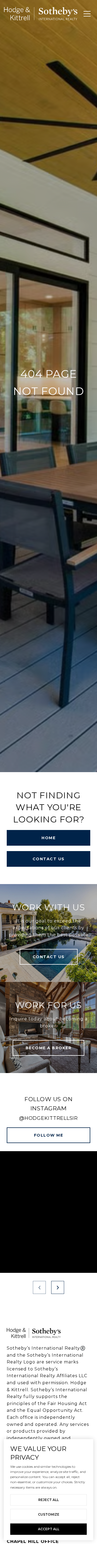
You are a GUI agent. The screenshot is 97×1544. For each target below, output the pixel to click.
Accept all (48, 1529)
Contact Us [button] (49, 858)
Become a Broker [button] (49, 1047)
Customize (48, 1514)
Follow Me (48, 1135)
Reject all (48, 1500)
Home (48, 837)
